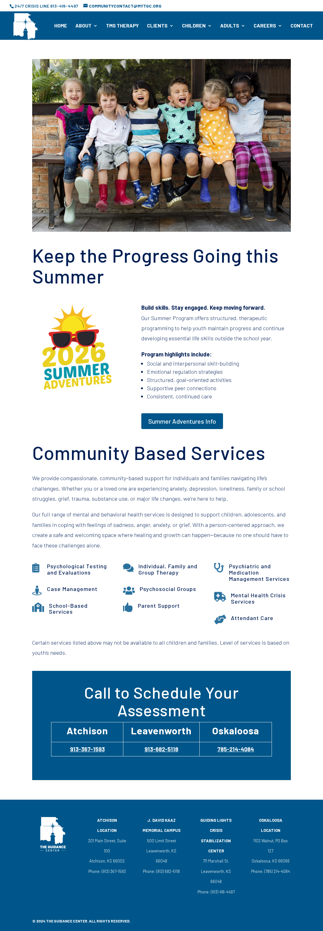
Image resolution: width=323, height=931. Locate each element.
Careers (265, 25)
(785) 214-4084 (276, 871)
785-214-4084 (235, 749)
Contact (302, 25)
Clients (157, 25)
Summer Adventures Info (182, 421)
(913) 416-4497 (223, 891)
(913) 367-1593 (113, 871)
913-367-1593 (87, 749)
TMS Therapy (122, 25)
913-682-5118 (161, 749)
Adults (229, 25)
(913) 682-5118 (167, 871)
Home (60, 25)
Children (194, 25)
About (83, 25)
